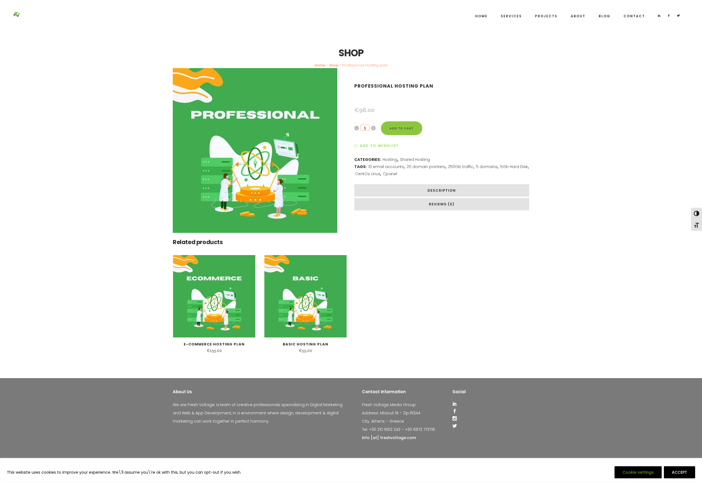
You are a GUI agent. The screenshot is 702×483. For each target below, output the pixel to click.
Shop (333, 65)
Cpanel (390, 174)
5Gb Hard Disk (514, 166)
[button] (376, 146)
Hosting (390, 159)
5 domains (486, 166)
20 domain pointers (426, 166)
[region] (351, 470)
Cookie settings (638, 472)
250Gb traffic (460, 166)
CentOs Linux (367, 174)
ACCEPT (679, 472)
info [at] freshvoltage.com (389, 437)
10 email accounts (386, 166)
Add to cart (402, 128)
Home (320, 65)
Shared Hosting (415, 159)
